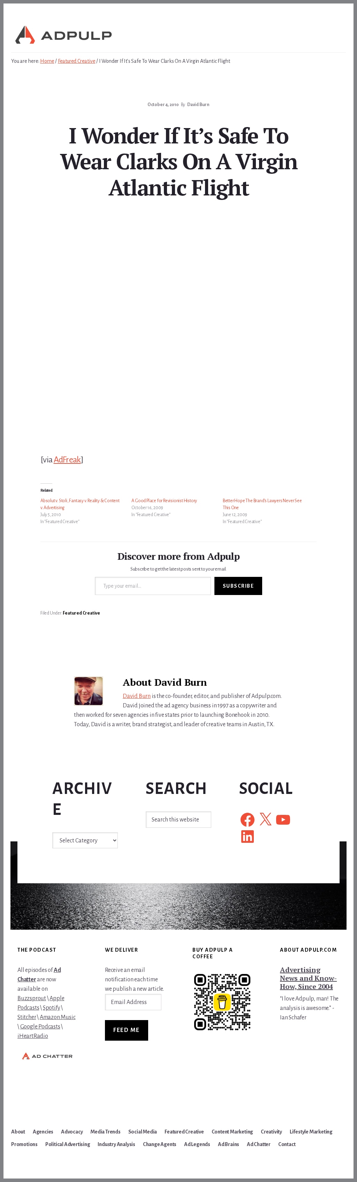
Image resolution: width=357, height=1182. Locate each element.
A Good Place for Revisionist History (164, 500)
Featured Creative (81, 613)
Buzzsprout (31, 998)
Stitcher (26, 1017)
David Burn (137, 696)
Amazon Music (58, 1017)
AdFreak (67, 459)
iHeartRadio (32, 1036)
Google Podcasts (40, 1027)
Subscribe (238, 586)
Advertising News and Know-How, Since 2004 (308, 978)
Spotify (51, 1008)
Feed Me (126, 1030)
